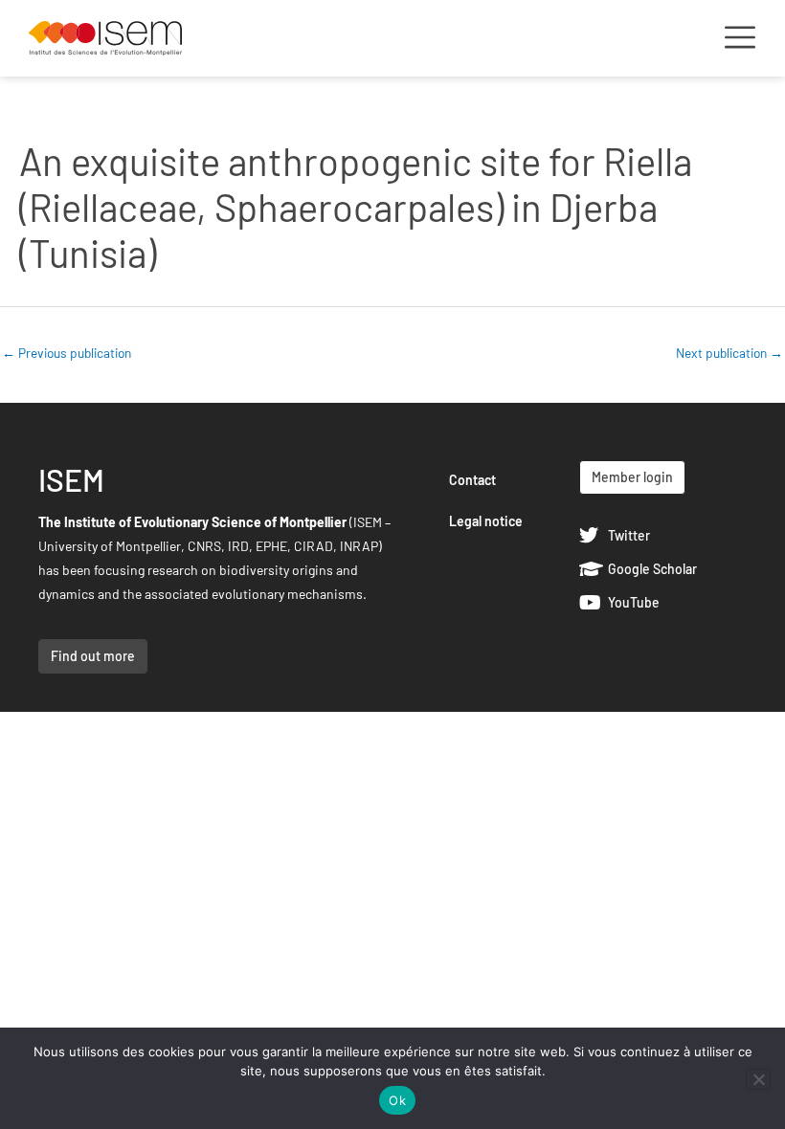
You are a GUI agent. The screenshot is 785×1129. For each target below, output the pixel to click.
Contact (472, 480)
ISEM (71, 479)
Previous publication (66, 352)
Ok (397, 1100)
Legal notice (486, 521)
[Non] (758, 1079)
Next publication (729, 352)
